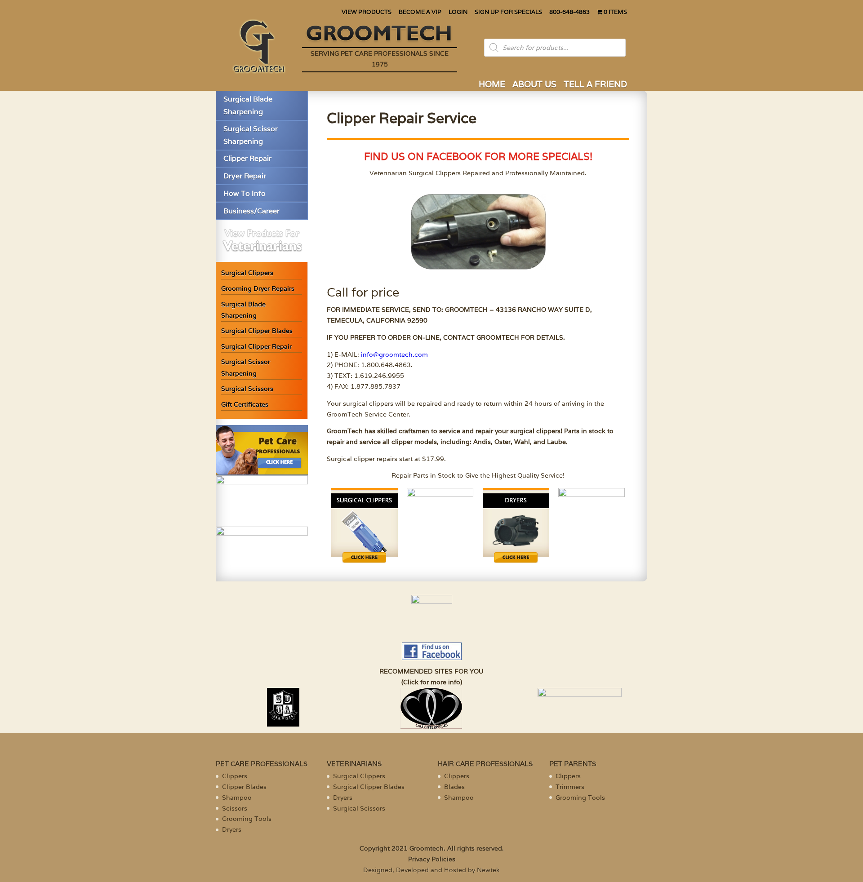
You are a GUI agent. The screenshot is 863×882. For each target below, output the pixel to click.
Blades (454, 787)
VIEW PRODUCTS (366, 12)
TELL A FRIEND (595, 85)
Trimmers (570, 787)
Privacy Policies (431, 859)
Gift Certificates (244, 404)
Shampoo (237, 797)
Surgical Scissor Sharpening (250, 135)
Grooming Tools (246, 819)
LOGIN (458, 12)
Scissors (234, 808)
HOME (492, 85)
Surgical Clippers (247, 273)
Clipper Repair (247, 158)
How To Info (244, 193)
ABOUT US (534, 85)
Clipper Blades (244, 787)
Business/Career (251, 211)
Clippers (234, 776)
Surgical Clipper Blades (257, 331)
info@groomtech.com (394, 354)
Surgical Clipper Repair (256, 346)
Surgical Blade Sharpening (247, 105)
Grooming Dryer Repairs (257, 288)
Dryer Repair (244, 176)
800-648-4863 (569, 12)
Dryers (231, 829)
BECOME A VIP (420, 12)
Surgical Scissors (247, 389)
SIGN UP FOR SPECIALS (508, 12)
